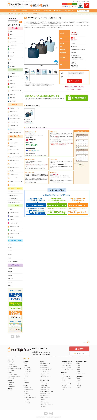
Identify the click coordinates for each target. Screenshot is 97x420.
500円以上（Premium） (13, 261)
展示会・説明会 (13, 146)
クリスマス (12, 184)
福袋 (11, 139)
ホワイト (12, 209)
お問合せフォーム (64, 166)
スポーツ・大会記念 (14, 177)
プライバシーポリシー (13, 374)
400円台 (10, 258)
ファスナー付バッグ (14, 125)
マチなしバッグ (13, 73)
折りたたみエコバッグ (14, 108)
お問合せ (80, 349)
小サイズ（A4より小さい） (13, 191)
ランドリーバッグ (13, 174)
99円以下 (10, 244)
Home (12, 13)
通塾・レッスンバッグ (14, 167)
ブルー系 (12, 219)
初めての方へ (25, 10)
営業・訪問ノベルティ (14, 153)
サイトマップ (11, 378)
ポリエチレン (13, 38)
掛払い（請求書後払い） (30, 153)
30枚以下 (10, 271)
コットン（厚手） (13, 45)
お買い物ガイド (36, 10)
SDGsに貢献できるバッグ (15, 132)
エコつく (10, 390)
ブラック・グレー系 (14, 212)
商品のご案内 (17, 13)
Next (56, 48)
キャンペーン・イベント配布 (16, 156)
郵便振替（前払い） (29, 142)
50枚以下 (10, 275)
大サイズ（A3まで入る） (13, 198)
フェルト (12, 55)
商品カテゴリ (11, 361)
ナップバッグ (13, 87)
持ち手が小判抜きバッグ (15, 118)
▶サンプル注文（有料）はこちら (74, 86)
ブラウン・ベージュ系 (14, 233)
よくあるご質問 (47, 10)
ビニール (12, 52)
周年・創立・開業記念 (14, 149)
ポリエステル (13, 48)
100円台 (10, 247)
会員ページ (70, 10)
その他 (11, 237)
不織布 (11, 34)
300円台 (10, 254)
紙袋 (11, 31)
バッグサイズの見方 (13, 366)
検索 (20, 21)
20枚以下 (10, 268)
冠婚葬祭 (12, 170)
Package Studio (12, 386)
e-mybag (10, 384)
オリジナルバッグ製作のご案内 (15, 368)
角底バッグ (12, 83)
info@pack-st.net (80, 353)
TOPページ (11, 359)
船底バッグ (12, 80)
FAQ (88, 1)
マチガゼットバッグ (14, 76)
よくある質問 (11, 370)
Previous (26, 48)
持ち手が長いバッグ (14, 115)
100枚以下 (10, 278)
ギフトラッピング (13, 142)
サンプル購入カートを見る (74, 89)
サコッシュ (12, 94)
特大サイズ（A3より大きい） (14, 202)
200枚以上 (10, 285)
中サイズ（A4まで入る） (13, 195)
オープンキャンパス (14, 163)
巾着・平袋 (12, 97)
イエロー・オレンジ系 (14, 226)
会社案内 (83, 1)
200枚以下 (10, 282)
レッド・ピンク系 (13, 223)
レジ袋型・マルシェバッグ (15, 90)
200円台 (10, 251)
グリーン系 (12, 230)
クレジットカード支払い (30, 148)
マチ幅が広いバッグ (14, 122)
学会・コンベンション (14, 160)
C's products (11, 382)
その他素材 (12, 66)
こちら (39, 155)
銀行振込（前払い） (29, 137)
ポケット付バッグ (13, 111)
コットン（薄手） (13, 41)
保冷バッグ (12, 129)
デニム (11, 62)
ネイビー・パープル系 (14, 216)
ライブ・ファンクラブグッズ (16, 181)
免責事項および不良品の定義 (14, 376)
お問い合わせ (59, 10)
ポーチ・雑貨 (13, 101)
